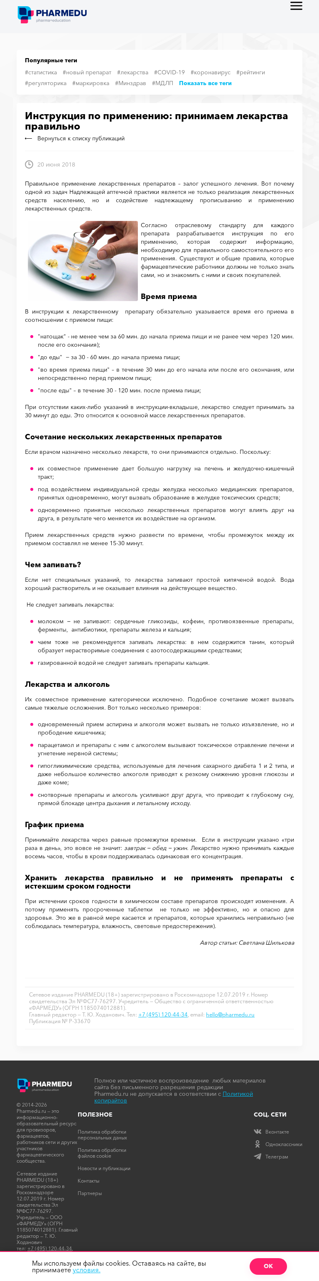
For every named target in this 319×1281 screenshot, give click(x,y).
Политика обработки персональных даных (102, 1135)
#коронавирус (211, 72)
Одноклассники (283, 1144)
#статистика (41, 72)
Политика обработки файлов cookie (102, 1153)
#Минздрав (130, 83)
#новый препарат (87, 72)
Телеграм (276, 1157)
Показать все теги (205, 83)
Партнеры (90, 1193)
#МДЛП (162, 83)
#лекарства (132, 72)
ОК (268, 1266)
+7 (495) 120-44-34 (163, 1014)
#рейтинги (250, 72)
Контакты (88, 1181)
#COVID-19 (169, 72)
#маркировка (90, 83)
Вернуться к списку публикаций (81, 138)
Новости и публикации (104, 1168)
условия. (87, 1270)
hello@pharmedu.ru (230, 1014)
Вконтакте (277, 1132)
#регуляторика (45, 83)
